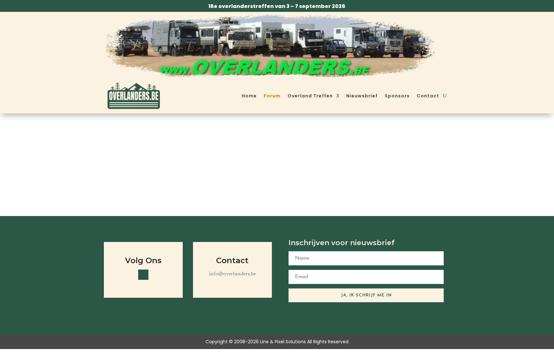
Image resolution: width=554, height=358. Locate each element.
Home (249, 96)
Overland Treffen (310, 96)
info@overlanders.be (232, 274)
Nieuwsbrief (362, 96)
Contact (428, 96)
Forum (272, 96)
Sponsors (397, 96)
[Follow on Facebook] (143, 275)
